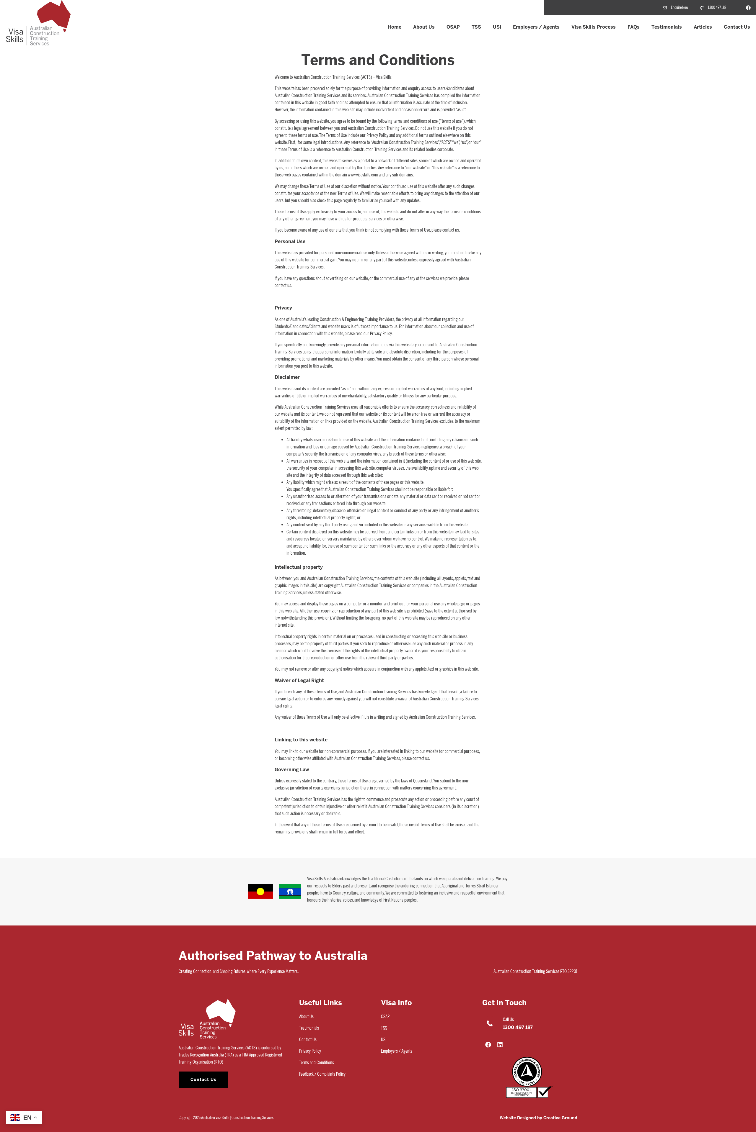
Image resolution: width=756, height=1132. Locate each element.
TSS (476, 27)
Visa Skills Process (593, 27)
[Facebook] (748, 7)
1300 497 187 (518, 1027)
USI (497, 27)
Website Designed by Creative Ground (538, 1117)
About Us (424, 27)
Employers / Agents (536, 27)
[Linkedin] (500, 1045)
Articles (703, 27)
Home (394, 27)
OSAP (453, 27)
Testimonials (666, 27)
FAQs (634, 27)
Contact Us (737, 27)
